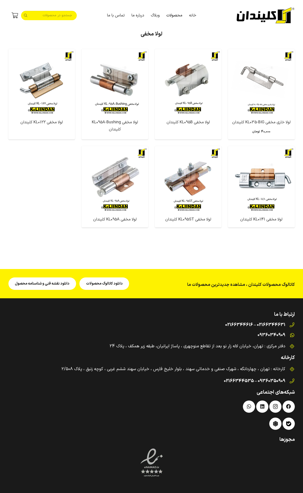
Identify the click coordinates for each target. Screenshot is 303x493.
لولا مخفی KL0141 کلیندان (261, 219)
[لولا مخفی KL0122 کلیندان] (41, 82)
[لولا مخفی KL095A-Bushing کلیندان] (115, 82)
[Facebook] (289, 407)
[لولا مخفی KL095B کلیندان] (188, 82)
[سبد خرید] (14, 15)
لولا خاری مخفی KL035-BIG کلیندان (261, 122)
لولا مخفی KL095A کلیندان (115, 219)
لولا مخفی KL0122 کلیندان (41, 122)
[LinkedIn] (262, 407)
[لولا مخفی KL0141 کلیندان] (261, 179)
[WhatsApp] (249, 407)
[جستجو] (25, 15)
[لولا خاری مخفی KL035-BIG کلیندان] (261, 82)
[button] (164, 15)
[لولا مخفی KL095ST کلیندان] (188, 179)
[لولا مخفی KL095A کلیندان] (115, 179)
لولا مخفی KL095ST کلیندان (188, 219)
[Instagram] (275, 407)
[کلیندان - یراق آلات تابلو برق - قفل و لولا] (265, 15)
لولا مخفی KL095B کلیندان (188, 122)
